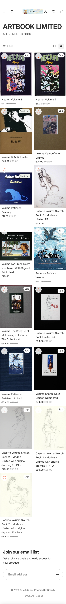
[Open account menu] (45, 11)
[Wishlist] (54, 11)
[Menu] (4, 11)
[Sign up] (57, 574)
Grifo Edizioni (26, 590)
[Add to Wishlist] (4, 56)
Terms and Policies (33, 595)
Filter (10, 46)
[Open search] (12, 11)
